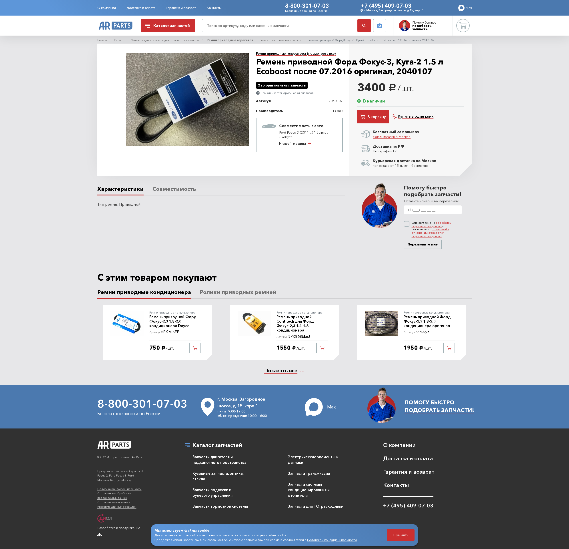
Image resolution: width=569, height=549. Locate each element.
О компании (106, 8)
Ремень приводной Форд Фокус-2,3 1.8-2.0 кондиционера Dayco (172, 321)
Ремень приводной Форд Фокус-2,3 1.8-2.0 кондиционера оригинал (427, 321)
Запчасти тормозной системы (220, 506)
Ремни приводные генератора (280, 40)
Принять (401, 535)
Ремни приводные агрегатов (230, 40)
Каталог (119, 40)
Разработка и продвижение (118, 528)
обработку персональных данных (431, 224)
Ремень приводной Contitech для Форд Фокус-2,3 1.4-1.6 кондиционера (295, 323)
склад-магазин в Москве (392, 137)
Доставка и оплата (141, 8)
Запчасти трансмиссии (309, 473)
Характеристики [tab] (120, 189)
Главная (102, 40)
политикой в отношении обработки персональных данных (430, 232)
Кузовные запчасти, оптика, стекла (217, 476)
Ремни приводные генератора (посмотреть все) (296, 53)
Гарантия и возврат (181, 8)
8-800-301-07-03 (307, 5)
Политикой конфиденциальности (332, 540)
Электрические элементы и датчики (313, 459)
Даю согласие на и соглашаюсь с (431, 229)
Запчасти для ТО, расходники (315, 506)
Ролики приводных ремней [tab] (238, 292)
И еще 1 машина (292, 143)
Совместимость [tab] (174, 189)
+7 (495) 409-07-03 (386, 5)
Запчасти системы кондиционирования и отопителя (309, 490)
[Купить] (195, 348)
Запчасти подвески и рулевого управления (212, 492)
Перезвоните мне (423, 244)
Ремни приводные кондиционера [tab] (144, 292)
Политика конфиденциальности (119, 489)
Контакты (214, 8)
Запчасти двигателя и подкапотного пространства (165, 40)
